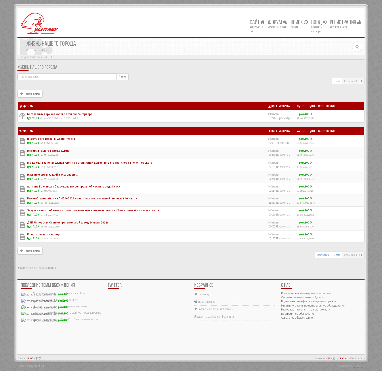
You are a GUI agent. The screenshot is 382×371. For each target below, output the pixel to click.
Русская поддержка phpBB (30, 365)
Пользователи (206, 302)
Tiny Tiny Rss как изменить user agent (55, 300)
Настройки (323, 254)
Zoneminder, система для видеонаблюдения (60, 306)
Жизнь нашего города (37, 67)
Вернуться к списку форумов (37, 268)
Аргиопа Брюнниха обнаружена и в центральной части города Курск (73, 186)
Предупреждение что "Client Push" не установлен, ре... (66, 319)
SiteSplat (344, 358)
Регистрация (343, 23)
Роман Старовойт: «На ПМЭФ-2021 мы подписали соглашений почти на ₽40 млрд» (82, 198)
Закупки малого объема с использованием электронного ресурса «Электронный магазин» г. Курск (93, 210)
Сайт (255, 23)
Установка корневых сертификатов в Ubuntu (60, 293)
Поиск (297, 23)
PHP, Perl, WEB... (71, 118)
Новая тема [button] (31, 94)
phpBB (30, 358)
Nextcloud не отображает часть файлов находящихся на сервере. (72, 312)
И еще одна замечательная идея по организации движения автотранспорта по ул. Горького (90, 163)
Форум (275, 23)
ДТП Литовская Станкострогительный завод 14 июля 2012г (67, 222)
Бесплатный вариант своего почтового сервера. (60, 114)
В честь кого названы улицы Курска (51, 139)
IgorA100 (33, 118)
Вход (317, 23)
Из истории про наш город (45, 234)
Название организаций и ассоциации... (52, 174)
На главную (204, 294)
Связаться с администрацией (215, 309)
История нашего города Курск (48, 151)
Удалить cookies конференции (215, 316)
